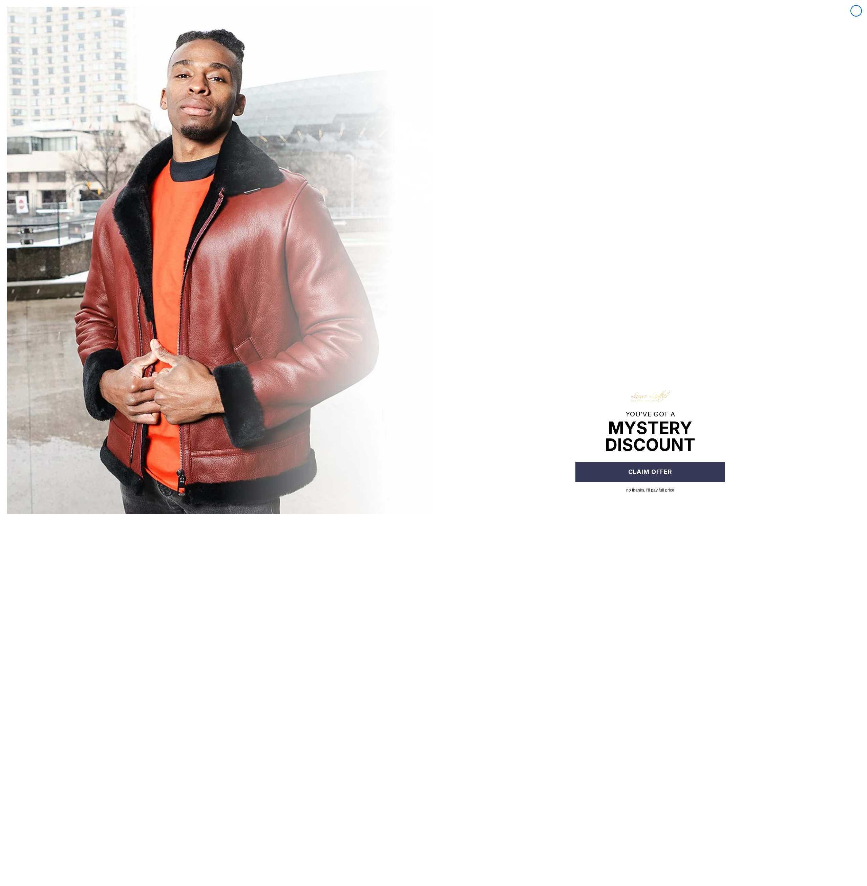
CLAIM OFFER (650, 471)
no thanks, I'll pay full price (650, 490)
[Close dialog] (856, 10)
